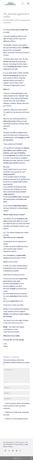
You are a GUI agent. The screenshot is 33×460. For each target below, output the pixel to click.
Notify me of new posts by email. (17, 419)
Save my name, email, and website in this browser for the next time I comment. (16, 405)
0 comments (7, 22)
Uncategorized (24, 20)
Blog (10, 446)
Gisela (7, 20)
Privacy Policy (18, 444)
